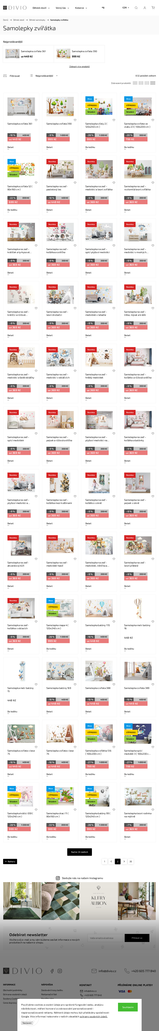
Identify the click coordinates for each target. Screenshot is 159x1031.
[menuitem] (41, 8)
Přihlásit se (137, 938)
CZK (125, 8)
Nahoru (11, 861)
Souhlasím (128, 1007)
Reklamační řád (49, 994)
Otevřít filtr (11, 76)
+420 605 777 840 (143, 971)
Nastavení (27, 1023)
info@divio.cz (107, 971)
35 (130, 861)
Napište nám (47, 998)
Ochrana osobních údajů (15, 994)
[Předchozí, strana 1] (111, 861)
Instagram (59, 971)
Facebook (52, 971)
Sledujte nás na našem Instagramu (82, 877)
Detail (10, 147)
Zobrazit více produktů (79, 66)
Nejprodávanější (44, 75)
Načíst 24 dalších (79, 852)
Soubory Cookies (11, 998)
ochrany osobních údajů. (94, 1016)
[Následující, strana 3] (124, 861)
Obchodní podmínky (12, 990)
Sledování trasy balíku (52, 990)
